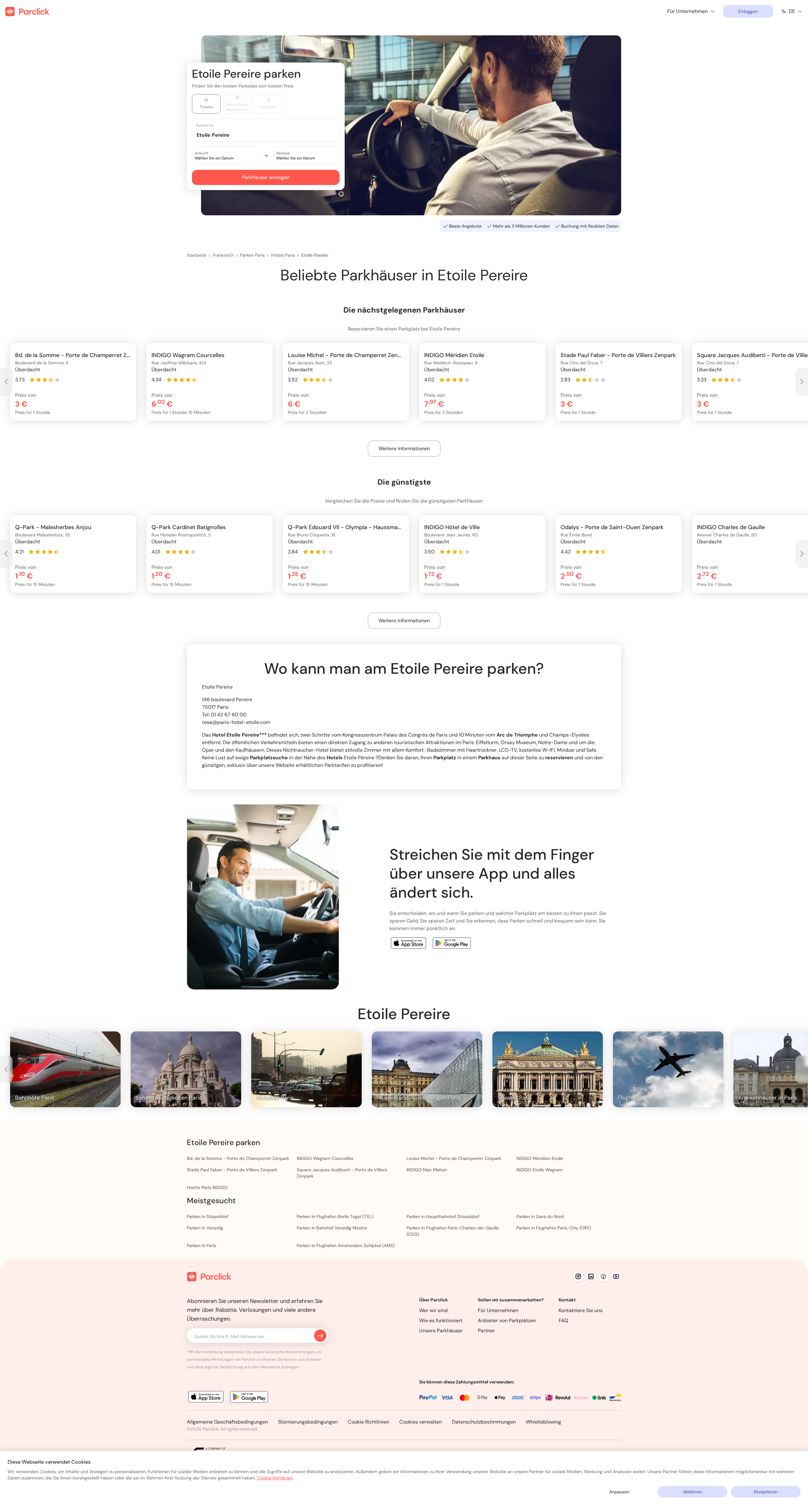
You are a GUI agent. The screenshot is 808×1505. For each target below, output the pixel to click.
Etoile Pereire (314, 255)
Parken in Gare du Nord (540, 1216)
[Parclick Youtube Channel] (616, 1276)
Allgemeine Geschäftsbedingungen (227, 1421)
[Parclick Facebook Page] (603, 1276)
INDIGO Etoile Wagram (539, 1170)
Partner (486, 1330)
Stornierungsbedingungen (308, 1421)
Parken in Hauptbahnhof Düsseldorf (443, 1216)
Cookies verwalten (420, 1421)
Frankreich (223, 255)
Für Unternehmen (498, 1310)
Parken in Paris (201, 1245)
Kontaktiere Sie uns (581, 1310)
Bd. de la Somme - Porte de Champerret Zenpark (238, 1158)
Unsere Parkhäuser (441, 1330)
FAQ (563, 1320)
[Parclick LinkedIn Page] (591, 1276)
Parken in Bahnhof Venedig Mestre (332, 1228)
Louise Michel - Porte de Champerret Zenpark (454, 1158)
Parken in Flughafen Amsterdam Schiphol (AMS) (346, 1245)
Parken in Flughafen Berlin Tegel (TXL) (335, 1216)
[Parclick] (27, 11)
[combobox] (271, 134)
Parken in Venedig (205, 1228)
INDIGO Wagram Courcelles (325, 1158)
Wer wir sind (433, 1310)
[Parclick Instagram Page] (578, 1276)
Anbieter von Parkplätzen (507, 1320)
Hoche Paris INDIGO (207, 1187)
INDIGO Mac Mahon (427, 1170)
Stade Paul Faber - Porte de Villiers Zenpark (232, 1170)
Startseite (196, 255)
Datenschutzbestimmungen (484, 1421)
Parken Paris (252, 255)
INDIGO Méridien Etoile (539, 1158)
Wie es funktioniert (440, 1320)
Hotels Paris (283, 255)
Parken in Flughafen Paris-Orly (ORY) (553, 1228)
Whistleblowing (543, 1421)
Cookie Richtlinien (368, 1421)
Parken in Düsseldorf (208, 1216)
